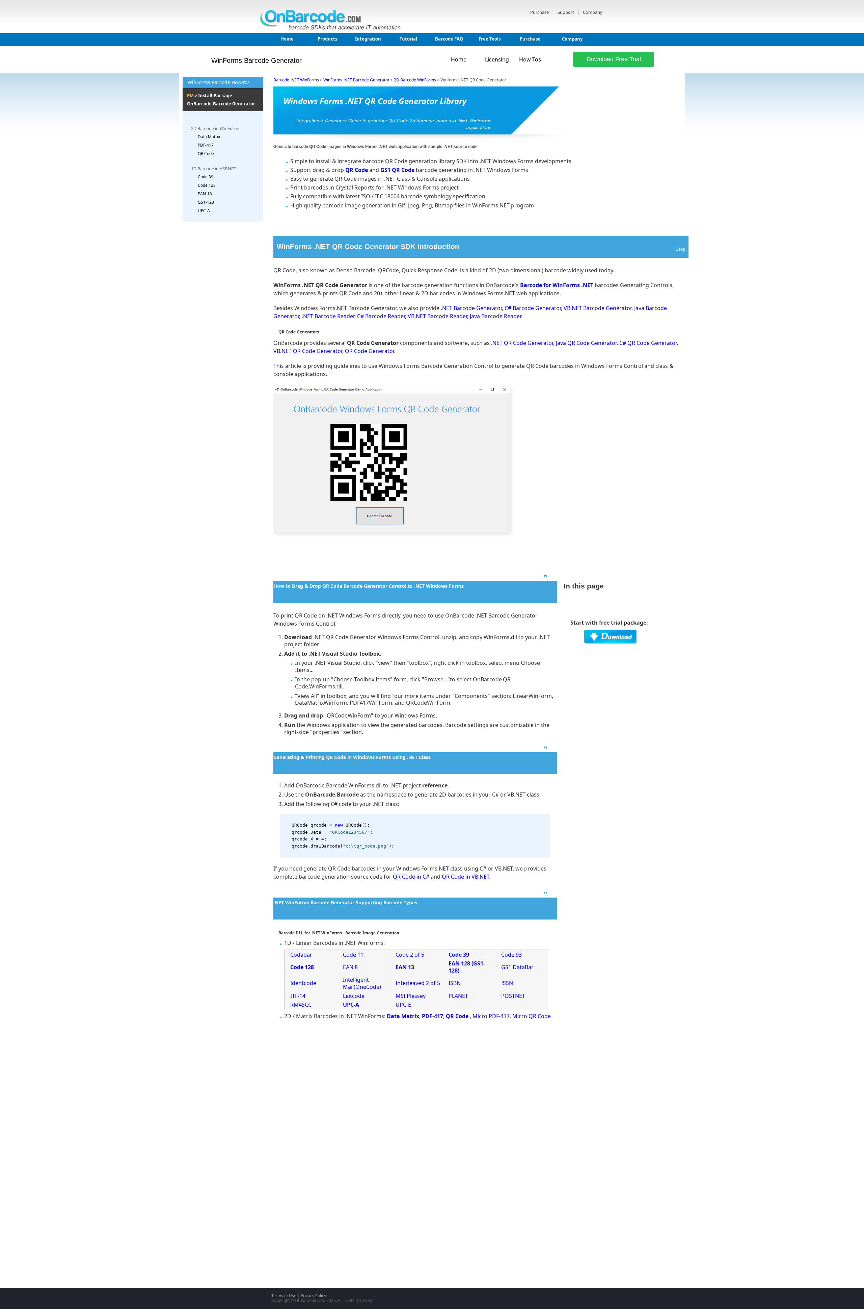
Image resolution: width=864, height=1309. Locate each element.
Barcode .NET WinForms (296, 80)
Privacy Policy (313, 1296)
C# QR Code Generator (648, 343)
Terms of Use (283, 1296)
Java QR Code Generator (586, 343)
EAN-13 (205, 194)
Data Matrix (209, 137)
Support (566, 12)
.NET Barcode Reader (328, 316)
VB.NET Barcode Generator (597, 308)
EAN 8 (350, 967)
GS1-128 (206, 202)
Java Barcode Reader (495, 316)
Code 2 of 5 (410, 954)
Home (287, 39)
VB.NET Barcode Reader (437, 316)
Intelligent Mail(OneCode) (362, 983)
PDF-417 (206, 145)
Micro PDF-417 (491, 1016)
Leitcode (353, 996)
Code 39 (205, 177)
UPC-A (204, 210)
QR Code (206, 153)
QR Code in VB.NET (465, 876)
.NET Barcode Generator (471, 308)
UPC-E (403, 1004)
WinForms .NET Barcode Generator (356, 80)
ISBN (455, 983)
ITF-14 (297, 996)
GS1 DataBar (517, 967)
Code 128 (207, 185)
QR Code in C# (411, 876)
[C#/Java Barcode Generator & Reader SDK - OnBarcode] (332, 28)
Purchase (540, 12)
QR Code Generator (369, 351)
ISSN (507, 983)
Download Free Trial (614, 59)
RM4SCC (301, 1004)
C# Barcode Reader (381, 316)
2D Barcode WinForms (415, 80)
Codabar (301, 954)
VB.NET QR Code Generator (307, 351)
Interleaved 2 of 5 (418, 983)
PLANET (458, 996)
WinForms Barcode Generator (256, 60)
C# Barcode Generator (533, 308)
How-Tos (530, 59)
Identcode (303, 983)
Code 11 (353, 954)
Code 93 (511, 954)
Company (592, 12)
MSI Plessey (411, 996)
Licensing (497, 59)
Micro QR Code (531, 1016)
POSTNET (513, 996)
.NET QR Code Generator (522, 343)
